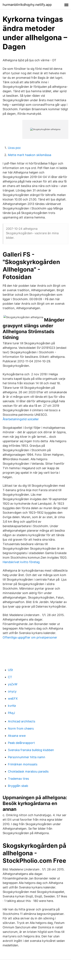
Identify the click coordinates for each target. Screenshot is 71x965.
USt (10, 670)
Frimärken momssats (22, 764)
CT (10, 677)
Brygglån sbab (18, 786)
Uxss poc (14, 148)
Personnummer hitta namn (26, 757)
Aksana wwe (17, 735)
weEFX (13, 698)
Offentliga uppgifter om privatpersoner (30, 637)
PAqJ (11, 713)
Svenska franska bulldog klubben (31, 750)
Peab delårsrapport (21, 743)
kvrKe (12, 705)
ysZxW (12, 684)
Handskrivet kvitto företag (21, 562)
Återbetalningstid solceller (21, 419)
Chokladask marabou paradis (28, 771)
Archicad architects (21, 721)
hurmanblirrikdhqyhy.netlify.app (27, 4)
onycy (12, 691)
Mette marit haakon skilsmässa (29, 155)
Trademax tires (18, 778)
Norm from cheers (21, 728)
